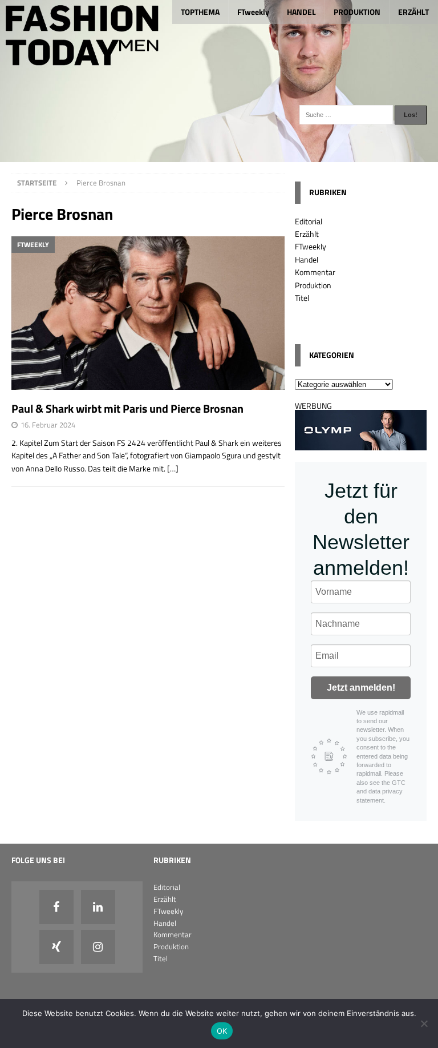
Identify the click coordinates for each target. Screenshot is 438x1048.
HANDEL (301, 12)
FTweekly (253, 12)
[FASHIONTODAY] (219, 156)
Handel (306, 259)
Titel (302, 298)
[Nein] (423, 1023)
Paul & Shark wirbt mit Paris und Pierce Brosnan (127, 408)
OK (222, 1030)
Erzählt (307, 234)
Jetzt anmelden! (361, 687)
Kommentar (315, 272)
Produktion (313, 285)
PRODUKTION (357, 12)
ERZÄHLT (413, 12)
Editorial (308, 221)
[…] (173, 468)
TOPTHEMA (200, 12)
